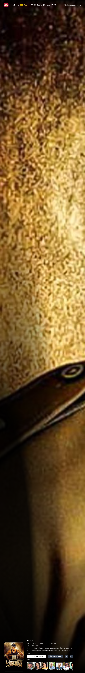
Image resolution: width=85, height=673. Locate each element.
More (29, 653)
